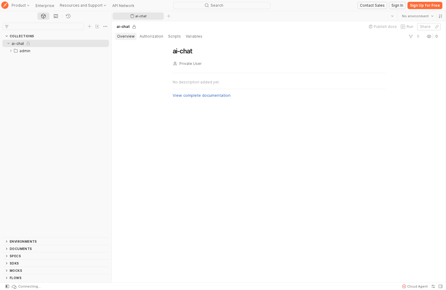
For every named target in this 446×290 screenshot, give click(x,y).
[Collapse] (8, 43)
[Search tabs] (392, 16)
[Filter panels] (6, 26)
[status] (26, 286)
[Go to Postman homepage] (4, 6)
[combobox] (418, 16)
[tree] (55, 139)
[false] (410, 36)
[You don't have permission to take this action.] (168, 16)
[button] (440, 16)
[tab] (43, 16)
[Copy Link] (437, 26)
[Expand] (10, 50)
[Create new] (89, 26)
